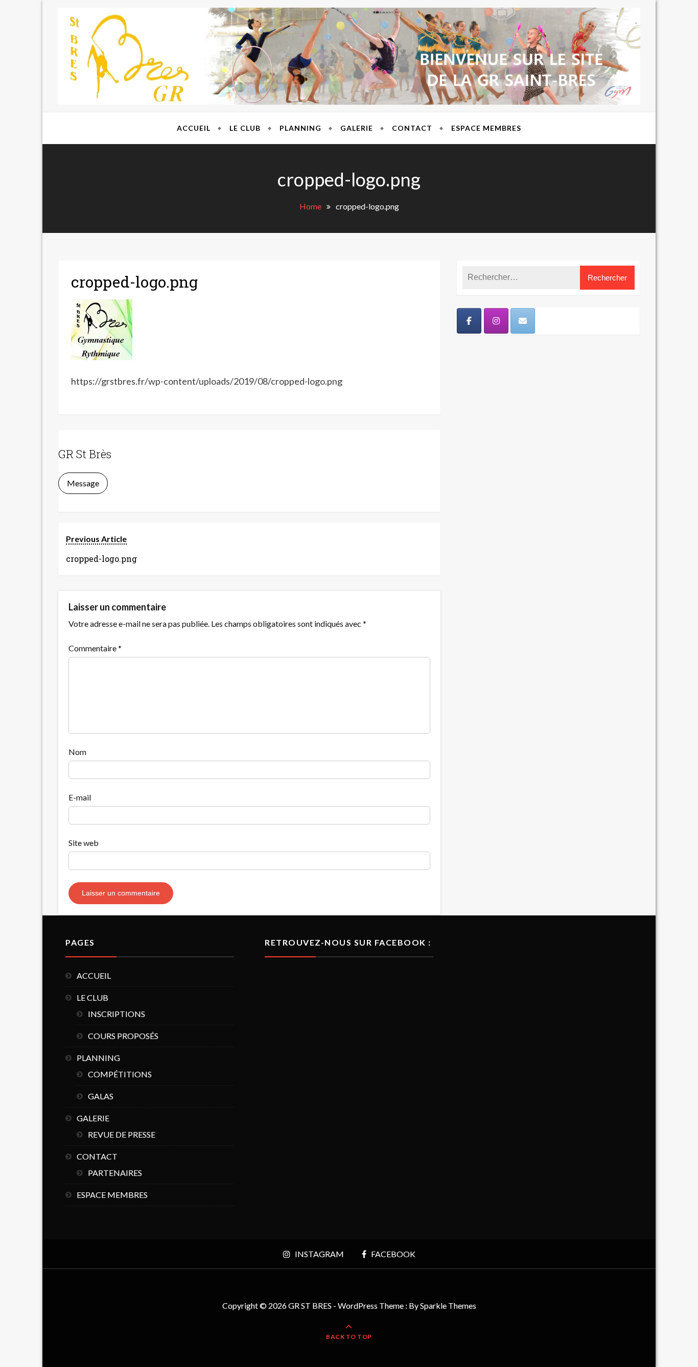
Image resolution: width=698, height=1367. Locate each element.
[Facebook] (469, 321)
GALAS (100, 1096)
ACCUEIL (194, 128)
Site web (83, 842)
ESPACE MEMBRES (486, 128)
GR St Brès (84, 453)
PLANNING (300, 128)
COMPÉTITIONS (120, 1074)
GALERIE (356, 128)
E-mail (79, 797)
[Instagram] (496, 321)
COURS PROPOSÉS (123, 1036)
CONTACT (412, 128)
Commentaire (95, 648)
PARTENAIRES (115, 1172)
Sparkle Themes (448, 1305)
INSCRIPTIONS (116, 1014)
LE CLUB (245, 128)
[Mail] (522, 321)
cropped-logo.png (134, 281)
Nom (77, 752)
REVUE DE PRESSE (121, 1134)
